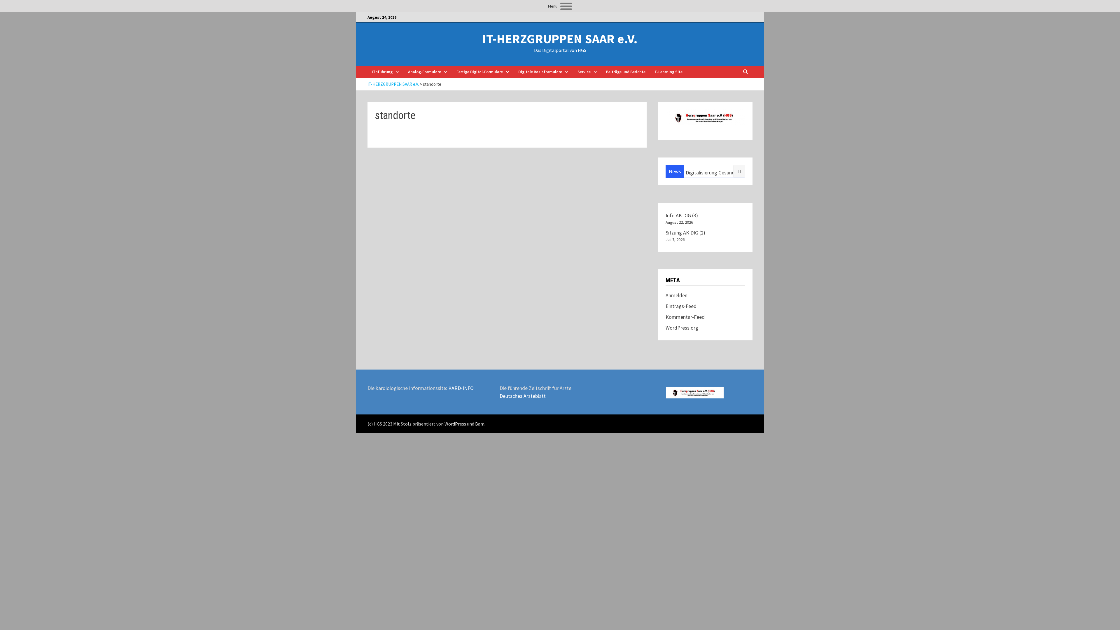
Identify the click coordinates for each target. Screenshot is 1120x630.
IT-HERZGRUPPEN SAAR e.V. (560, 39)
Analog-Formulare (424, 71)
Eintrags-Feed (681, 306)
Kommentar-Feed (685, 317)
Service (584, 71)
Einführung (382, 71)
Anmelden (676, 295)
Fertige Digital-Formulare (479, 71)
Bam (479, 424)
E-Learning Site (668, 71)
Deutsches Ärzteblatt (523, 396)
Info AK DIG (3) (682, 215)
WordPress (455, 424)
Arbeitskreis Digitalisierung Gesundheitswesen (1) (699, 172)
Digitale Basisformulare (540, 71)
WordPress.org (682, 327)
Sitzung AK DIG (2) (685, 232)
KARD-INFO (461, 388)
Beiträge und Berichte (625, 71)
